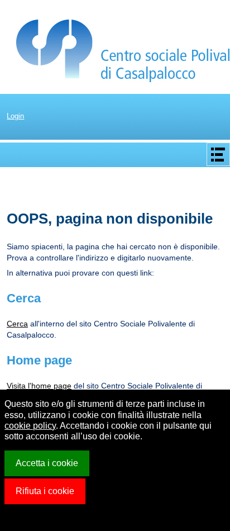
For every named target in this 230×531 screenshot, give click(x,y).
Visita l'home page (39, 385)
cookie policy (30, 425)
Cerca (17, 323)
